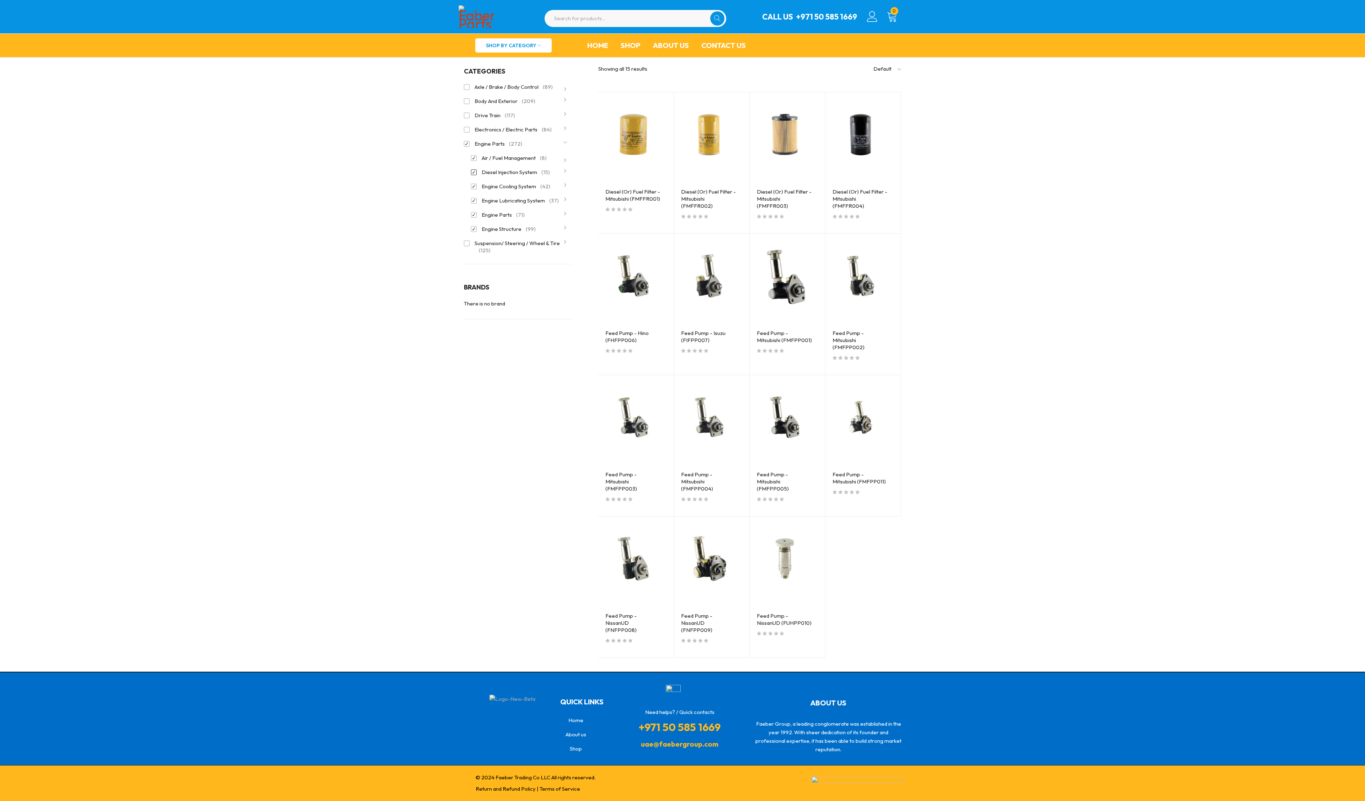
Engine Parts (498, 143)
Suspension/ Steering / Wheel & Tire (517, 247)
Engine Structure (509, 229)
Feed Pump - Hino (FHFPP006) (627, 336)
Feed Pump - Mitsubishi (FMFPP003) (621, 481)
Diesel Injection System (516, 172)
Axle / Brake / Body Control (514, 86)
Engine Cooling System (516, 186)
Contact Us (723, 45)
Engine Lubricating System (520, 200)
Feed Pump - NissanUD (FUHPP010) (784, 619)
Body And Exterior (505, 101)
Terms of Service (560, 788)
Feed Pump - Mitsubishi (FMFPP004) (697, 481)
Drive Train (495, 115)
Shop (631, 45)
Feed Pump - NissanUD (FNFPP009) (696, 622)
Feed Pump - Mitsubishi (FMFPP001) (784, 336)
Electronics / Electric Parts (513, 129)
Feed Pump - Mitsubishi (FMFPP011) (859, 478)
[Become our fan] (513, 716)
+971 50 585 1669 (826, 16)
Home (597, 45)
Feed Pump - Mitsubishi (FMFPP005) (773, 481)
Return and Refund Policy (506, 788)
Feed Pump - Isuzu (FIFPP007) (703, 336)
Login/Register (872, 17)
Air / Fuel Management (514, 158)
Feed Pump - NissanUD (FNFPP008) (621, 622)
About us (671, 45)
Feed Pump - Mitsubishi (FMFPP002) (848, 340)
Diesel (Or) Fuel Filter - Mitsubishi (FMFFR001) (632, 195)
